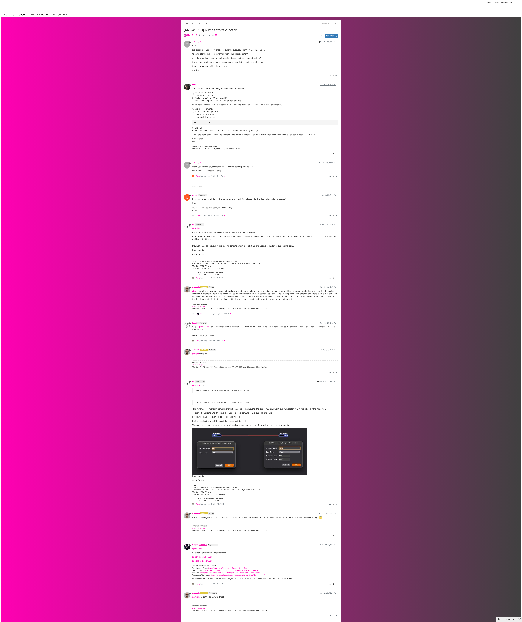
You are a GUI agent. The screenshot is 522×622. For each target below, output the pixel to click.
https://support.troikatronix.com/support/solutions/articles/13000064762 (231, 570)
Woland (195, 545)
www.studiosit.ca (198, 306)
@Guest (203, 195)
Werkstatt (43, 14)
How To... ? (192, 35)
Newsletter (60, 14)
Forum (21, 14)
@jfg (212, 287)
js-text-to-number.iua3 (202, 557)
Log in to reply (331, 36)
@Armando (203, 323)
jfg (193, 224)
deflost (195, 195)
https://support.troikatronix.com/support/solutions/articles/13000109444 (237, 575)
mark (194, 85)
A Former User (198, 42)
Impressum (506, 2)
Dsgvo (497, 2)
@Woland (213, 593)
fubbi (194, 323)
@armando (204, 327)
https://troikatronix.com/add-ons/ (212, 573)
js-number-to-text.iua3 (202, 561)
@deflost (200, 224)
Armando (196, 287)
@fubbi (212, 350)
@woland (196, 597)
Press (490, 2)
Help (31, 14)
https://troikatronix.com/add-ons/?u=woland (243, 573)
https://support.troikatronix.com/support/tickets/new (228, 568)
